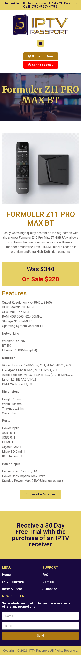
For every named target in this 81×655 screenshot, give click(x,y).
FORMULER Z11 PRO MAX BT (40, 218)
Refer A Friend (12, 589)
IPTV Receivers (13, 582)
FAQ (45, 575)
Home (6, 575)
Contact (48, 582)
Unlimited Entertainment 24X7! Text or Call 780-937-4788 (41, 5)
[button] (40, 43)
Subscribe (49, 589)
